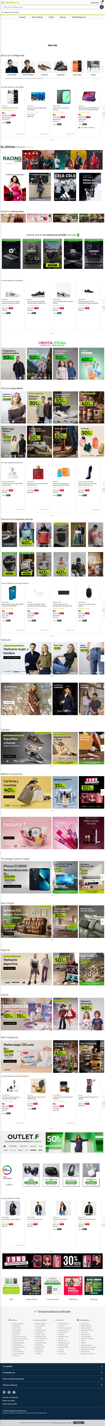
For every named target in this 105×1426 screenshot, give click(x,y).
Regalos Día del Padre (88, 1349)
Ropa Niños (16, 1332)
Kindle (83, 1340)
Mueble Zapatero (63, 1323)
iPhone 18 (16, 1355)
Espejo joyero (85, 1323)
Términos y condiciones (10, 1397)
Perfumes (61, 1334)
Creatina (61, 1349)
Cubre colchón (40, 1325)
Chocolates (16, 1349)
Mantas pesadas (40, 1323)
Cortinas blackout (64, 1330)
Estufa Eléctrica (18, 1345)
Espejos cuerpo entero (88, 1353)
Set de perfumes (86, 1336)
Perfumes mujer (63, 1336)
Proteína (61, 1351)
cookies (70, 1422)
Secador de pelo (86, 1328)
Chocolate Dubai (18, 1351)
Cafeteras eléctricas (87, 1330)
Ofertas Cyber (85, 1351)
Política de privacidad (9, 1404)
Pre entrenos (62, 1353)
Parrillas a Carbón (64, 1343)
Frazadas (38, 1353)
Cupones (22, 17)
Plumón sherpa (40, 1334)
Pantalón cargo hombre (20, 1338)
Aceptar (78, 1422)
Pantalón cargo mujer (19, 1336)
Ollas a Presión (63, 1332)
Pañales (60, 1338)
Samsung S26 (85, 1334)
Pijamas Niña (17, 1330)
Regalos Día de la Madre (88, 1347)
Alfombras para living (65, 1328)
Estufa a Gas (39, 1351)
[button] (52, 7)
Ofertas (63, 17)
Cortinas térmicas (41, 1338)
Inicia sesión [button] (95, 2)
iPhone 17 (84, 1332)
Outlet (51, 17)
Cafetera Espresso (18, 1353)
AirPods (83, 1343)
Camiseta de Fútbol (19, 1347)
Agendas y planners (87, 1338)
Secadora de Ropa (18, 1343)
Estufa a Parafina (63, 1347)
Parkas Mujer (39, 1340)
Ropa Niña (16, 1334)
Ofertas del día (37, 17)
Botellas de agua (86, 1325)
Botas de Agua (40, 1347)
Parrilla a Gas (62, 1340)
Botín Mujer (39, 1345)
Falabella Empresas (79, 17)
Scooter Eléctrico (18, 1340)
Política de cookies (8, 1400)
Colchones (61, 1325)
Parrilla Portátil (63, 1345)
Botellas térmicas (40, 1336)
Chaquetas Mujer (18, 1323)
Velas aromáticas (86, 1345)
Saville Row (16, 1325)
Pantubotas (39, 1349)
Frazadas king (39, 1332)
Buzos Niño (16, 1328)
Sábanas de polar (40, 1330)
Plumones (38, 1328)
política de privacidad (59, 1422)
